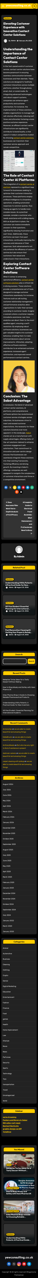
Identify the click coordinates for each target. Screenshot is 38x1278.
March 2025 (7, 877)
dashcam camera (9, 753)
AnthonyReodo (8, 745)
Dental (5, 981)
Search (19, 654)
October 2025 (8, 839)
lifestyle (6, 1041)
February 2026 (8, 817)
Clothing (6, 970)
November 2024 (9, 899)
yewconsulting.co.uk (18, 5)
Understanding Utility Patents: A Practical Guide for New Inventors (19, 585)
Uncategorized (8, 1095)
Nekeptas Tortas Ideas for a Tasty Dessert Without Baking (18, 1170)
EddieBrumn (7, 737)
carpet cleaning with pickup (13, 761)
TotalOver (7, 1132)
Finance (6, 1008)
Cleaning (6, 964)
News (5, 1052)
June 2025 (7, 861)
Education (7, 992)
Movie (5, 1046)
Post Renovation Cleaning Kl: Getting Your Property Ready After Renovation (18, 632)
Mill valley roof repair (12, 1123)
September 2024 (9, 910)
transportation (8, 1084)
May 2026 (7, 801)
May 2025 (6, 866)
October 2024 (8, 904)
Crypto (5, 975)
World (5, 1101)
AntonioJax (7, 729)
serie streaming (9, 1117)
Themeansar (19, 1275)
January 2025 (8, 888)
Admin (13, 41)
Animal (5, 948)
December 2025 (9, 828)
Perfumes (7, 1057)
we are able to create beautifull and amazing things (17, 764)
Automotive (7, 954)
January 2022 (8, 921)
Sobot (28, 433)
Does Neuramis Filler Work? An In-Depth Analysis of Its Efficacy (12, 508)
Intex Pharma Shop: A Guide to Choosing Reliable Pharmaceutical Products (18, 1216)
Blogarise (30, 1272)
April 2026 (7, 806)
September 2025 (9, 844)
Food (5, 1014)
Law (4, 1035)
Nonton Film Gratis (11, 1126)
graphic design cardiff (12, 1129)
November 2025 (9, 833)
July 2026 (7, 790)
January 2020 (8, 931)
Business (7, 18)
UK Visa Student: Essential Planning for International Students (17, 608)
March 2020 (7, 926)
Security (6, 1063)
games (5, 1019)
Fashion (6, 1003)
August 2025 (8, 850)
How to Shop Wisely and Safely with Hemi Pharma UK (18, 1192)
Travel (5, 1090)
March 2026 (7, 812)
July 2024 (7, 915)
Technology (7, 1074)
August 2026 (8, 784)
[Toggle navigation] (3, 6)
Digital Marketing (9, 986)
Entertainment (8, 997)
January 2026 (8, 822)
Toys (4, 1079)
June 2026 (7, 795)
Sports (5, 1068)
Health (5, 1024)
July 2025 (7, 855)
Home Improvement (10, 1030)
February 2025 (8, 882)
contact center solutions (23, 138)
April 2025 (7, 872)
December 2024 (9, 893)
